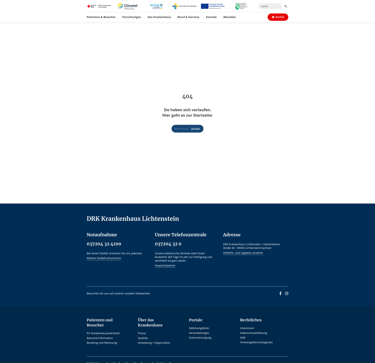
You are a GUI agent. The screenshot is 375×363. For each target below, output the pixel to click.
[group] (278, 17)
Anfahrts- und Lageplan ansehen (243, 252)
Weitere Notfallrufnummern (104, 258)
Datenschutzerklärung (253, 333)
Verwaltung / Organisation (154, 342)
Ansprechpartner (165, 265)
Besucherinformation (100, 338)
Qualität (143, 338)
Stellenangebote (199, 328)
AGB (242, 337)
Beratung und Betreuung (102, 342)
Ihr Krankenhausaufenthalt (103, 333)
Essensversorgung (200, 337)
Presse (142, 333)
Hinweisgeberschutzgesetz (256, 342)
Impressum (247, 328)
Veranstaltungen (199, 333)
